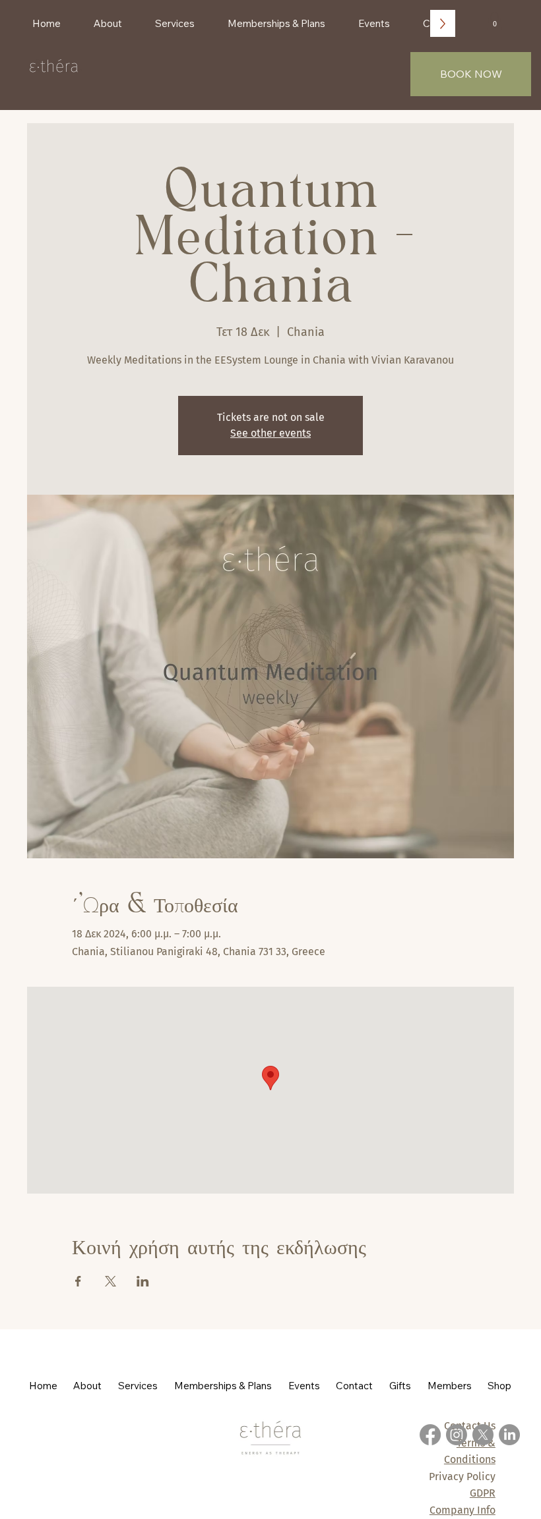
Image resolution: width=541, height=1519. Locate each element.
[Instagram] (456, 1434)
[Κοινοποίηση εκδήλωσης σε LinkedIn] (143, 1281)
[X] (482, 1434)
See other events (270, 433)
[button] (494, 21)
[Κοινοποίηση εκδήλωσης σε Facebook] (78, 1281)
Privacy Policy (462, 1476)
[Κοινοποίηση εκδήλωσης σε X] (110, 1281)
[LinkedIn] (509, 1434)
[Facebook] (430, 1434)
